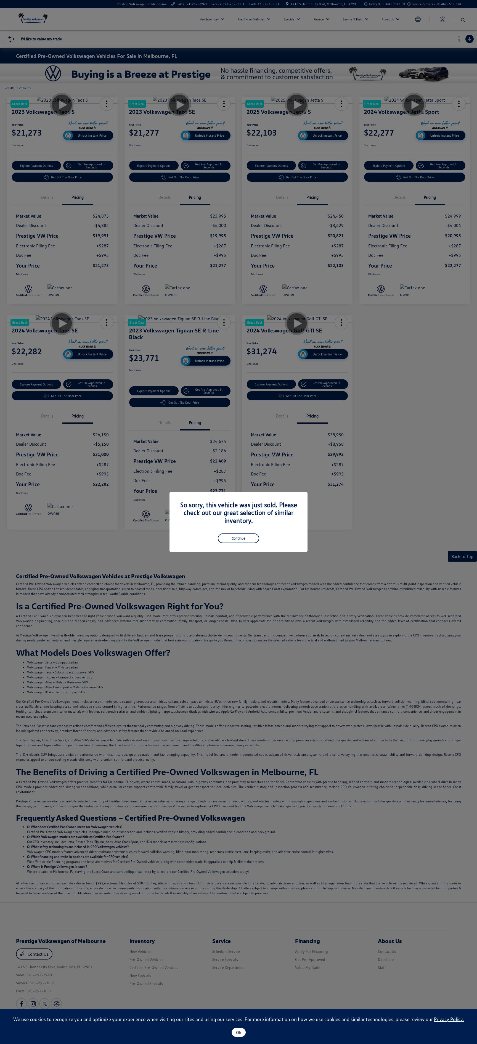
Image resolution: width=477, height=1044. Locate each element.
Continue (238, 538)
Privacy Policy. (449, 1019)
